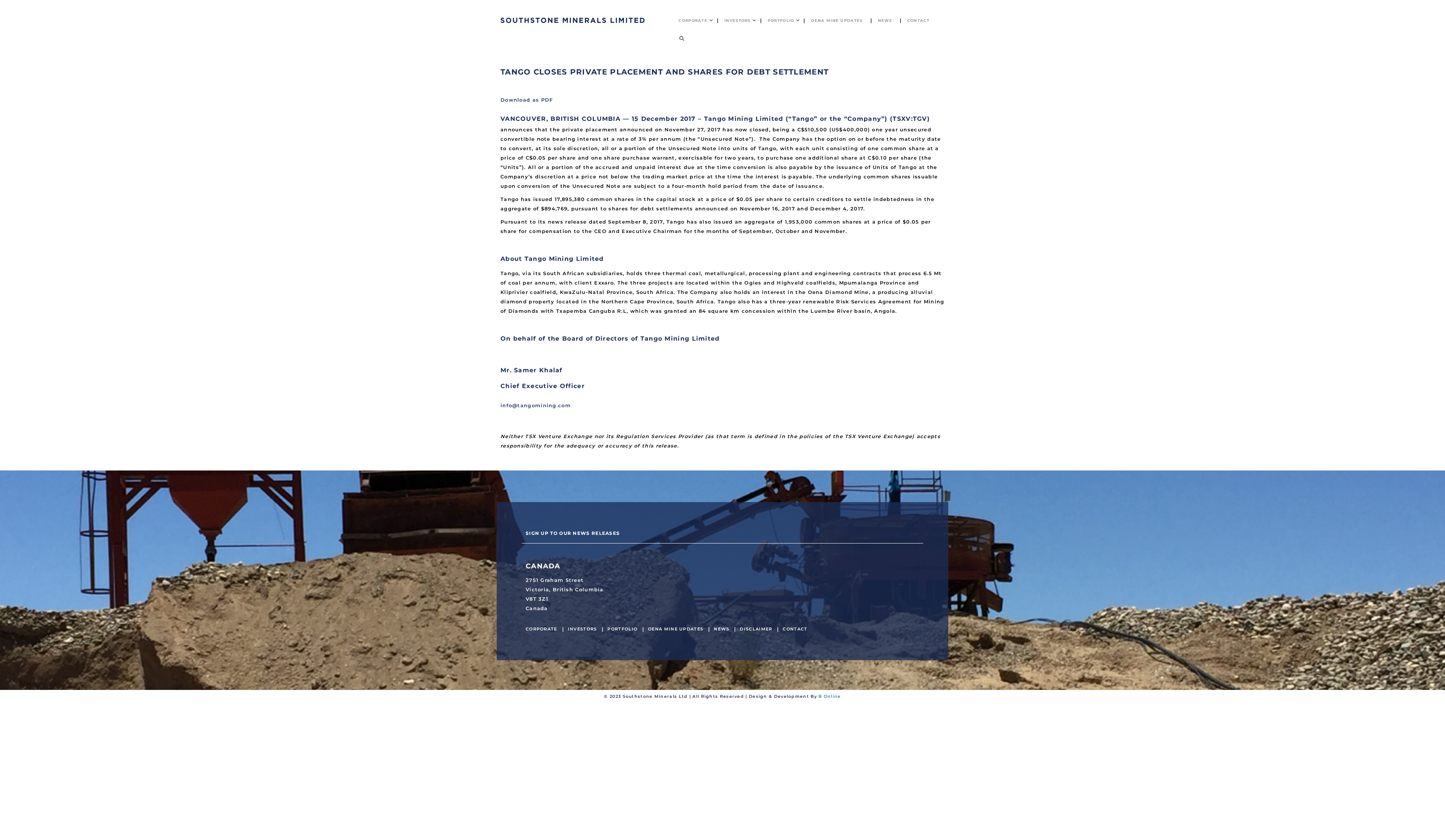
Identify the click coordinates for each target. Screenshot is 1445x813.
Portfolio (622, 629)
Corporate (541, 629)
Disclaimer (756, 629)
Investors (582, 629)
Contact (795, 629)
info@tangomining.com (535, 405)
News (721, 629)
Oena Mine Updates (675, 629)
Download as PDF (526, 100)
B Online (829, 696)
